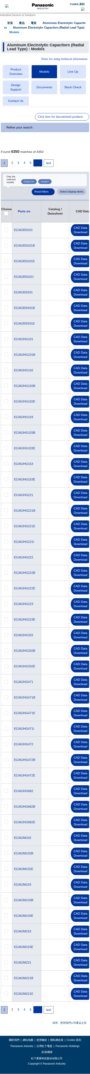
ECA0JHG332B (24, 650)
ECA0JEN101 (23, 230)
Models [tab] (44, 71)
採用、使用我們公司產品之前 (69, 1022)
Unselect (45, 182)
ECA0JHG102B (24, 386)
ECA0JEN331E (24, 323)
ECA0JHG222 (23, 557)
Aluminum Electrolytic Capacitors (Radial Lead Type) (48, 27)
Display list (29, 182)
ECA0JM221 (22, 962)
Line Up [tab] (73, 71)
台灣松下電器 (44, 1046)
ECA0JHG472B (24, 760)
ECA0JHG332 (23, 635)
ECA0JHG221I (24, 541)
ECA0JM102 (22, 837)
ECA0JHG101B (24, 354)
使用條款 (41, 1040)
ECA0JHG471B (24, 697)
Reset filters (41, 191)
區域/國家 (47, 1052)
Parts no (24, 211)
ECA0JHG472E (24, 775)
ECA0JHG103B (24, 432)
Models (14, 32)
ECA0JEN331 (23, 292)
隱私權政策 (56, 1040)
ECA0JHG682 (23, 791)
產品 (22, 23)
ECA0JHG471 (23, 682)
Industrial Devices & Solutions (18, 15)
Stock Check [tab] (72, 87)
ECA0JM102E (23, 869)
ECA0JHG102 (23, 370)
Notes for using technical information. (64, 59)
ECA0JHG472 (23, 744)
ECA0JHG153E (24, 479)
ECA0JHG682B (24, 806)
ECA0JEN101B (24, 245)
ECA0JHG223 (23, 604)
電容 (33, 23)
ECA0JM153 (22, 931)
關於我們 (14, 1040)
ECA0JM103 (22, 884)
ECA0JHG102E (24, 401)
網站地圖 (28, 1040)
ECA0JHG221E (24, 526)
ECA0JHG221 (23, 495)
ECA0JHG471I (24, 728)
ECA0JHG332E (24, 666)
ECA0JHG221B (24, 510)
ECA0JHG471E (24, 713)
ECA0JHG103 (23, 417)
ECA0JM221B (23, 978)
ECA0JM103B (23, 900)
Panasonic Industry (21, 1046)
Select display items (71, 191)
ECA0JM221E (23, 993)
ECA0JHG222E (24, 588)
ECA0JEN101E (24, 261)
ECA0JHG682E (24, 822)
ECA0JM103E (23, 915)
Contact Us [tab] (15, 101)
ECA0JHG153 (23, 464)
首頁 (10, 23)
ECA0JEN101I (24, 276)
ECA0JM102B (23, 853)
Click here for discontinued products (60, 116)
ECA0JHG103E (24, 448)
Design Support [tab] (15, 87)
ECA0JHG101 (23, 339)
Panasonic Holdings (67, 1046)
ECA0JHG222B (24, 572)
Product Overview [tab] (15, 72)
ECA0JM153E (23, 947)
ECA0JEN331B (24, 308)
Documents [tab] (44, 87)
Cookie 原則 (77, 4)
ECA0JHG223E (24, 619)
